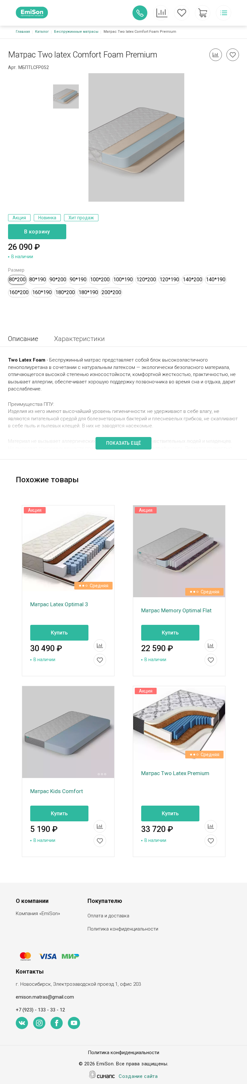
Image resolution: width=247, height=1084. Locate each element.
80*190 (37, 279)
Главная (23, 32)
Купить (59, 633)
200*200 (111, 292)
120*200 (146, 279)
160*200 (19, 292)
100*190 (123, 279)
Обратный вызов (140, 13)
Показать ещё (123, 443)
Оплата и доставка (108, 916)
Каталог (42, 32)
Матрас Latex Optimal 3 (59, 604)
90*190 (78, 279)
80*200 (17, 279)
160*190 (42, 292)
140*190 (215, 279)
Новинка (47, 217)
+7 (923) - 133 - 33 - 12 (40, 1010)
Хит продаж (81, 217)
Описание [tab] (23, 339)
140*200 (192, 279)
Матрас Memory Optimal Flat (176, 610)
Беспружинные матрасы (76, 32)
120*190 (169, 279)
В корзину (37, 232)
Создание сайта (138, 1076)
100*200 (100, 279)
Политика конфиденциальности (122, 929)
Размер (16, 270)
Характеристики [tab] (79, 339)
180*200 (65, 292)
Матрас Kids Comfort (56, 791)
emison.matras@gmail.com (45, 997)
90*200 (58, 279)
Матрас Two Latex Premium (175, 773)
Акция (19, 217)
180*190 (88, 292)
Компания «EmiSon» (38, 913)
